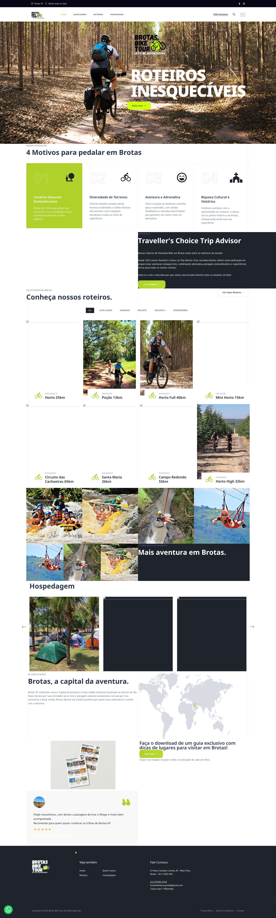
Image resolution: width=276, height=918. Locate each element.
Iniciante (142, 310)
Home (63, 14)
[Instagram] (243, 3)
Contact (240, 910)
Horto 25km (55, 397)
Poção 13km (112, 397)
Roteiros (98, 14)
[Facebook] (239, 3)
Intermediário (180, 310)
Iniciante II (160, 310)
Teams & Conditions (225, 910)
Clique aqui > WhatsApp (162, 888)
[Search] (234, 14)
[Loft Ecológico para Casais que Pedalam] (88, 634)
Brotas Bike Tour (56, 910)
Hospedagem (116, 14)
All (90, 310)
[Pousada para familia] (162, 634)
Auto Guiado (106, 310)
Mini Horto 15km (230, 397)
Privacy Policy (207, 910)
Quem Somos (79, 14)
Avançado (125, 310)
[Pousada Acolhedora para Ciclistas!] (236, 634)
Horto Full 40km (172, 397)
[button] (252, 627)
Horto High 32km (230, 481)
